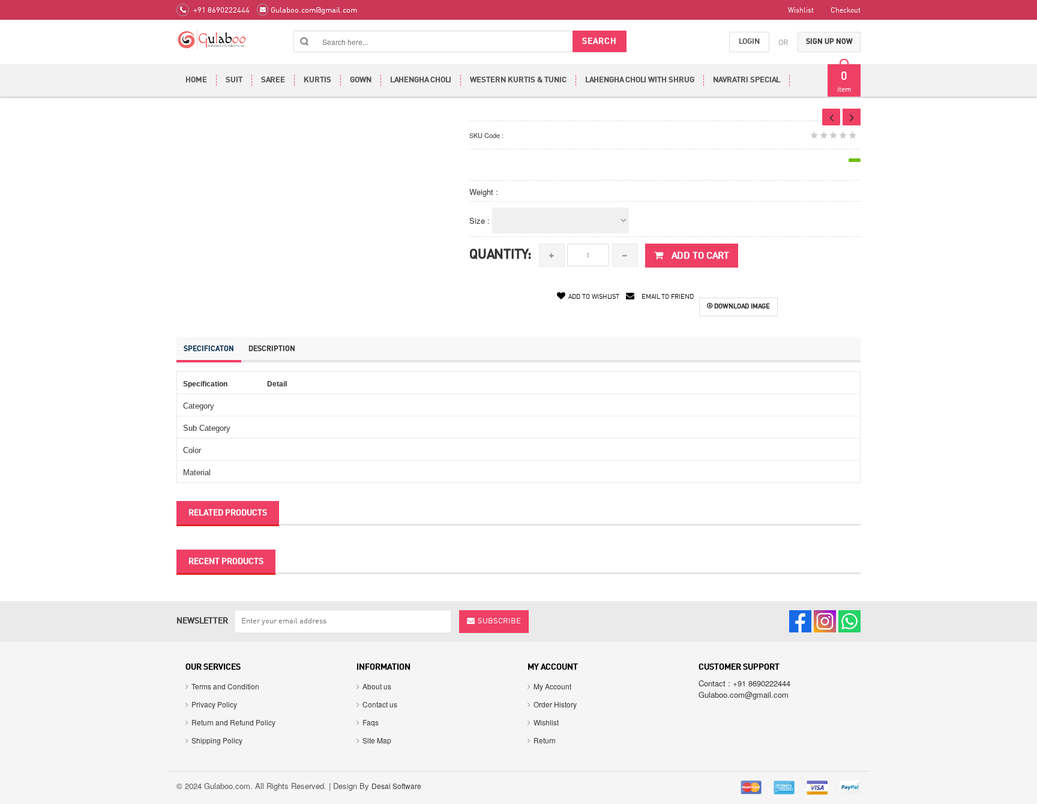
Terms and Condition (225, 686)
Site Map (376, 740)
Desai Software (396, 786)
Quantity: (500, 255)
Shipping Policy (216, 740)
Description (271, 349)
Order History (555, 704)
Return (545, 740)
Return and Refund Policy (233, 722)
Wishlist (546, 722)
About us (376, 686)
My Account (552, 686)
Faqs (370, 722)
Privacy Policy (214, 704)
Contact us (379, 704)
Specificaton (209, 349)
